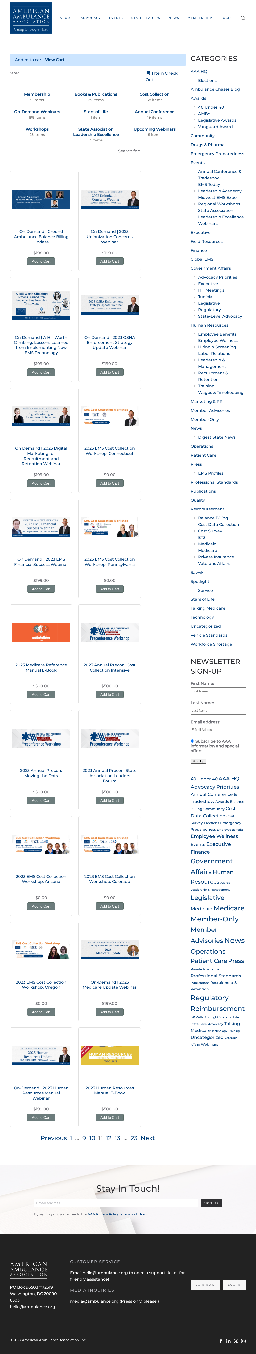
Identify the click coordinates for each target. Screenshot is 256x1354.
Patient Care (203, 455)
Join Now (205, 1284)
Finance (199, 250)
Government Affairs (211, 268)
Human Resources (209, 325)
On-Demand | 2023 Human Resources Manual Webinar (41, 1093)
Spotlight (200, 581)
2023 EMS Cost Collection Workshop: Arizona (41, 879)
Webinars (208, 223)
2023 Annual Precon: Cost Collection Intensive (110, 668)
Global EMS (202, 259)
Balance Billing (213, 518)
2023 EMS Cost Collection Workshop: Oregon (41, 985)
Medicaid (207, 544)
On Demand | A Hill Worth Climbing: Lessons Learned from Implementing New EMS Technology (41, 345)
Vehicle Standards (209, 635)
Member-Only (205, 419)
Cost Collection (155, 94)
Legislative (209, 303)
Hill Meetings (211, 290)
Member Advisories (210, 410)
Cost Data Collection (218, 524)
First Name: (202, 683)
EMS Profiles (211, 473)
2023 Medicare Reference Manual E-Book (41, 668)
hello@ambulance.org (32, 1306)
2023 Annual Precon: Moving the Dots (41, 773)
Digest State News (217, 437)
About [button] (66, 18)
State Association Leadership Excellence (96, 132)
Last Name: (202, 702)
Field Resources (207, 241)
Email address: (205, 722)
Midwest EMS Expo (217, 197)
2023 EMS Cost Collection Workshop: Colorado (109, 879)
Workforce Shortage (211, 644)
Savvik (197, 572)
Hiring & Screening (217, 347)
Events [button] (116, 18)
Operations (202, 446)
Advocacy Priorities (217, 277)
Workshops (37, 129)
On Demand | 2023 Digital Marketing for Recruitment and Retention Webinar (41, 456)
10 (92, 1138)
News (174, 18)
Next (148, 1138)
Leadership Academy (220, 191)
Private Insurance (216, 557)
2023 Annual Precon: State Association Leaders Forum (110, 775)
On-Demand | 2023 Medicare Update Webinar (110, 985)
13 (117, 1138)
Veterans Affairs (214, 563)
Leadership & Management (210, 889)
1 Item (158, 73)
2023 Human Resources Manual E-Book (110, 1091)
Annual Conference (154, 111)
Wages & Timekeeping (221, 392)
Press (196, 464)
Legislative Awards (217, 120)
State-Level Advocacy (220, 316)
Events (198, 162)
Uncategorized (206, 626)
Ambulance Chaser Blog (215, 89)
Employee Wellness (218, 340)
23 (134, 1138)
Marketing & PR (207, 401)
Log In (234, 1284)
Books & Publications (96, 94)
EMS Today (209, 184)
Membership (200, 18)
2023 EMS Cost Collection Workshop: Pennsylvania (109, 562)
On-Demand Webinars (37, 111)
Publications (203, 491)
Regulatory (209, 309)
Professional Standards (214, 482)
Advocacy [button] (91, 18)
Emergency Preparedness (217, 153)
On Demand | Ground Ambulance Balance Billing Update (41, 236)
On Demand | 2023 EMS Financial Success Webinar (41, 562)
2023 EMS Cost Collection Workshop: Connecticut (109, 451)
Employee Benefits (217, 334)
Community (203, 135)
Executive (201, 232)
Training (206, 386)
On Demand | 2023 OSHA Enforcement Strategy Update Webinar (109, 342)
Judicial (206, 296)
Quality (198, 500)
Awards (198, 98)
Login (226, 18)
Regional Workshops (219, 204)
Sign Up (211, 1203)
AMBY (204, 113)
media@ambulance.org (95, 1301)
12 (109, 1138)
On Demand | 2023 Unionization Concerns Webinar (110, 236)
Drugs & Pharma (208, 144)
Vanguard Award (215, 126)
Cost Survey (210, 531)
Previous (54, 1138)
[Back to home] (31, 18)
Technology (202, 617)
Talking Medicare (208, 608)
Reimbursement (207, 509)
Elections (207, 80)
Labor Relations (214, 353)
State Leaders (146, 18)
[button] (243, 18)
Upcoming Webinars (155, 129)
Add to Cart (41, 261)
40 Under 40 (211, 107)
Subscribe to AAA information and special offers (215, 746)
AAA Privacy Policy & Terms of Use (116, 1214)
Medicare (207, 550)
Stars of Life (96, 111)
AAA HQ (199, 71)
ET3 (202, 537)
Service (205, 590)
